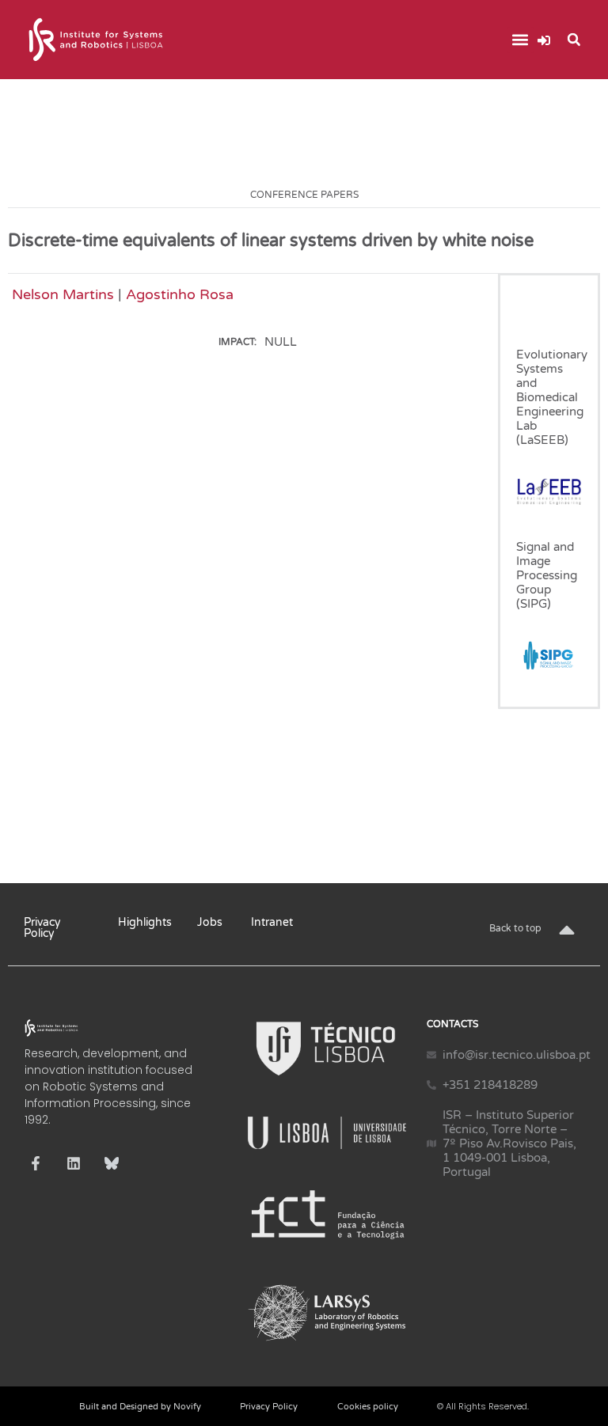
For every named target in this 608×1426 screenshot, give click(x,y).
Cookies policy (367, 1406)
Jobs (209, 922)
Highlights (145, 922)
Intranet (272, 922)
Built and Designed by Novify (140, 1406)
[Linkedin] (74, 1163)
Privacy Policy (42, 928)
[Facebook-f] (36, 1163)
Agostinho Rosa (180, 294)
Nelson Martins (63, 294)
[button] (520, 40)
